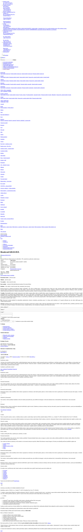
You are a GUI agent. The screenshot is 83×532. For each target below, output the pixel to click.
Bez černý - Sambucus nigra (6, 143)
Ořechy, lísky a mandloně (6, 90)
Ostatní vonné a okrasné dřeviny (7, 218)
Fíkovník (2, 129)
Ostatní (2, 176)
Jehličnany (3, 204)
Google (4, 471)
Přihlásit (4, 240)
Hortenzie (3, 200)
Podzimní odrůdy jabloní (14, 80)
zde (46, 429)
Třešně (2, 97)
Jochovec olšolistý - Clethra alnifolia (8, 188)
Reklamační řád (6, 326)
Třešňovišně (3, 101)
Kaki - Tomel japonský (5, 157)
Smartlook (5, 475)
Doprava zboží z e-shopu (8, 328)
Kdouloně (3, 162)
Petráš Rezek (16, 480)
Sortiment (5, 337)
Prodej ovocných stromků (8, 336)
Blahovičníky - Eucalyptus (6, 181)
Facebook (5, 470)
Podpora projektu (6, 338)
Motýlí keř (3, 216)
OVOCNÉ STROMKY (8, 62)
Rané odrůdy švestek (5, 94)
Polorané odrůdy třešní (37, 98)
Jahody (2, 134)
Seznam (4, 474)
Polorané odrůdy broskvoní (38, 73)
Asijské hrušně (46, 77)
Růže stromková (38, 226)
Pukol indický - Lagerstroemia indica (8, 190)
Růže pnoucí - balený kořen (28, 226)
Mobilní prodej (8, 2)
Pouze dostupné (4, 235)
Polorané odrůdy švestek (46, 94)
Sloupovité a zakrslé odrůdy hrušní (35, 77)
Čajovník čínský (4, 179)
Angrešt (2, 104)
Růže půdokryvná (52, 226)
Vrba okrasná (3, 231)
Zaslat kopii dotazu (6, 320)
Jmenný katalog (6, 69)
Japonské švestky (37, 94)
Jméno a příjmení (4, 307)
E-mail (2, 312)
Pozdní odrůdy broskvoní (16, 73)
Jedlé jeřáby (3, 155)
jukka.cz (7, 356)
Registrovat (5, 242)
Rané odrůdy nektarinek (5, 87)
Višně (7, 101)
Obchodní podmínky (7, 327)
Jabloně (2, 79)
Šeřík (2, 229)
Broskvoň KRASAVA (7, 248)
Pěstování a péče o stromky (8, 335)
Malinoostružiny (4, 136)
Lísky (2, 91)
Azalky (2, 195)
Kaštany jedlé (3, 160)
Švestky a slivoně (4, 93)
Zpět (1, 483)
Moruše (2, 169)
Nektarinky (3, 86)
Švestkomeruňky (29, 94)
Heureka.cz (5, 477)
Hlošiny (2, 153)
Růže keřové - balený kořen (6, 226)
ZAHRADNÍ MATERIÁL (8, 68)
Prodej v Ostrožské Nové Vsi (9, 17)
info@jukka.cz (4, 352)
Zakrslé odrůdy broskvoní (27, 73)
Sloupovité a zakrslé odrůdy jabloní (36, 80)
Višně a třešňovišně (4, 100)
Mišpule (2, 167)
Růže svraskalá (45, 226)
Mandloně (5, 91)
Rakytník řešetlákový (5, 114)
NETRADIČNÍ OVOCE (8, 64)
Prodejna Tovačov (7, 8)
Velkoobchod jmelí (7, 46)
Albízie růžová (4, 193)
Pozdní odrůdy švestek (14, 94)
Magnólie (2, 214)
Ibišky (2, 202)
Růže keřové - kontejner (17, 226)
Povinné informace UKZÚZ (9, 330)
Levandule (3, 211)
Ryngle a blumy (22, 94)
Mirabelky (54, 94)
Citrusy (2, 141)
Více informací (4, 409)
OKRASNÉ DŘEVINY (8, 65)
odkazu (49, 523)
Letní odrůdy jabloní (5, 80)
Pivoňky (2, 221)
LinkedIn (5, 472)
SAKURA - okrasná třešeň (6, 186)
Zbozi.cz (5, 478)
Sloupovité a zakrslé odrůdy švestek (63, 94)
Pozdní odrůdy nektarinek (16, 87)
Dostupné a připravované (6, 236)
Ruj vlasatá (3, 183)
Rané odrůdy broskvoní (5, 73)
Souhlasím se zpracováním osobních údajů (10, 317)
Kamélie (2, 209)
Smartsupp (5, 476)
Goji (1, 127)
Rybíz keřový (11, 107)
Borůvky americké (12, 120)
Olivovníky (3, 172)
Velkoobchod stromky (9, 36)
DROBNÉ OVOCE (7, 63)
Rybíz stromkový (4, 107)
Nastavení (15, 369)
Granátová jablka (4, 150)
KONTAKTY (6, 51)
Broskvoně (3, 72)
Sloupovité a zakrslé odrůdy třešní (25, 98)
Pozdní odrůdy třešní (13, 98)
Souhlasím (9, 409)
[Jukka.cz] (3, 57)
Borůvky (2, 119)
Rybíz (2, 106)
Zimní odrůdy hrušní (24, 77)
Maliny (2, 110)
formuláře (69, 429)
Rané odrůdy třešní (4, 98)
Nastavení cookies (16, 356)
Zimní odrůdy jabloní (24, 80)
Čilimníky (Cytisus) (5, 197)
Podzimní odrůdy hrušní (14, 77)
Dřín (1, 132)
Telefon (2, 309)
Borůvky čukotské (4, 120)
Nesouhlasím (10, 369)
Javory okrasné (4, 207)
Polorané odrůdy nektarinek (27, 87)
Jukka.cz (5, 244)
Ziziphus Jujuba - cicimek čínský (7, 148)
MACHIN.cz (32, 356)
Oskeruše (2, 174)
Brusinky (2, 125)
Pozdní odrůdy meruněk (15, 84)
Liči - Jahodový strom (5, 164)
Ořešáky (9, 91)
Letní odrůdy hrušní (5, 77)
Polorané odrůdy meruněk (26, 84)
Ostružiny (3, 139)
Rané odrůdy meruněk (5, 84)
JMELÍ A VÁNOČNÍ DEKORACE (10, 66)
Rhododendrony (4, 223)
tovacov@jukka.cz (4, 346)
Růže (2, 225)
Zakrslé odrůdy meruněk (37, 84)
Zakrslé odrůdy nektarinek (39, 87)
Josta (2, 112)
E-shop (35, 26)
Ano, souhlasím (4, 369)
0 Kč (2, 238)
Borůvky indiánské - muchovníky (23, 120)
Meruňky (2, 83)
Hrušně (2, 76)
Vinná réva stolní (4, 122)
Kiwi (2, 117)
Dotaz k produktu (10, 275)
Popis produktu (4, 275)
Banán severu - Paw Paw (6, 146)
